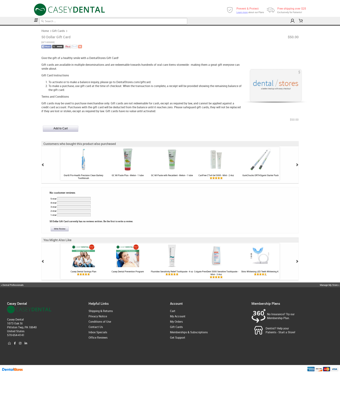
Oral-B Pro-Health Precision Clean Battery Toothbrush (83, 176)
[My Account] (292, 21)
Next (297, 164)
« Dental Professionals (12, 285)
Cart (172, 311)
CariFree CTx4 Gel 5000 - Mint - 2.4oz (216, 175)
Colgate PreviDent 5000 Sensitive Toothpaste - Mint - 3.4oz (216, 273)
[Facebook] (15, 343)
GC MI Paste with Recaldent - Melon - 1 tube (172, 175)
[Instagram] (20, 343)
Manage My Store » (330, 285)
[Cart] (301, 21)
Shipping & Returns (101, 311)
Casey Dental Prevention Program (128, 271)
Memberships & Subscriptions (189, 332)
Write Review (59, 229)
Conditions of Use (100, 322)
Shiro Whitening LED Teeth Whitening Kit (260, 271)
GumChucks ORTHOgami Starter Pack (260, 175)
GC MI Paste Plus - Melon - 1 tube (128, 175)
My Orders (176, 322)
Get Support (177, 337)
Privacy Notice (98, 316)
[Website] (9, 343)
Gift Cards (58, 31)
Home (45, 31)
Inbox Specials (98, 332)
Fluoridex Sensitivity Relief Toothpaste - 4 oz (172, 271)
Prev (42, 164)
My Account (177, 316)
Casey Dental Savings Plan (83, 271)
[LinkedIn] (26, 343)
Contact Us (96, 327)
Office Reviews (98, 337)
